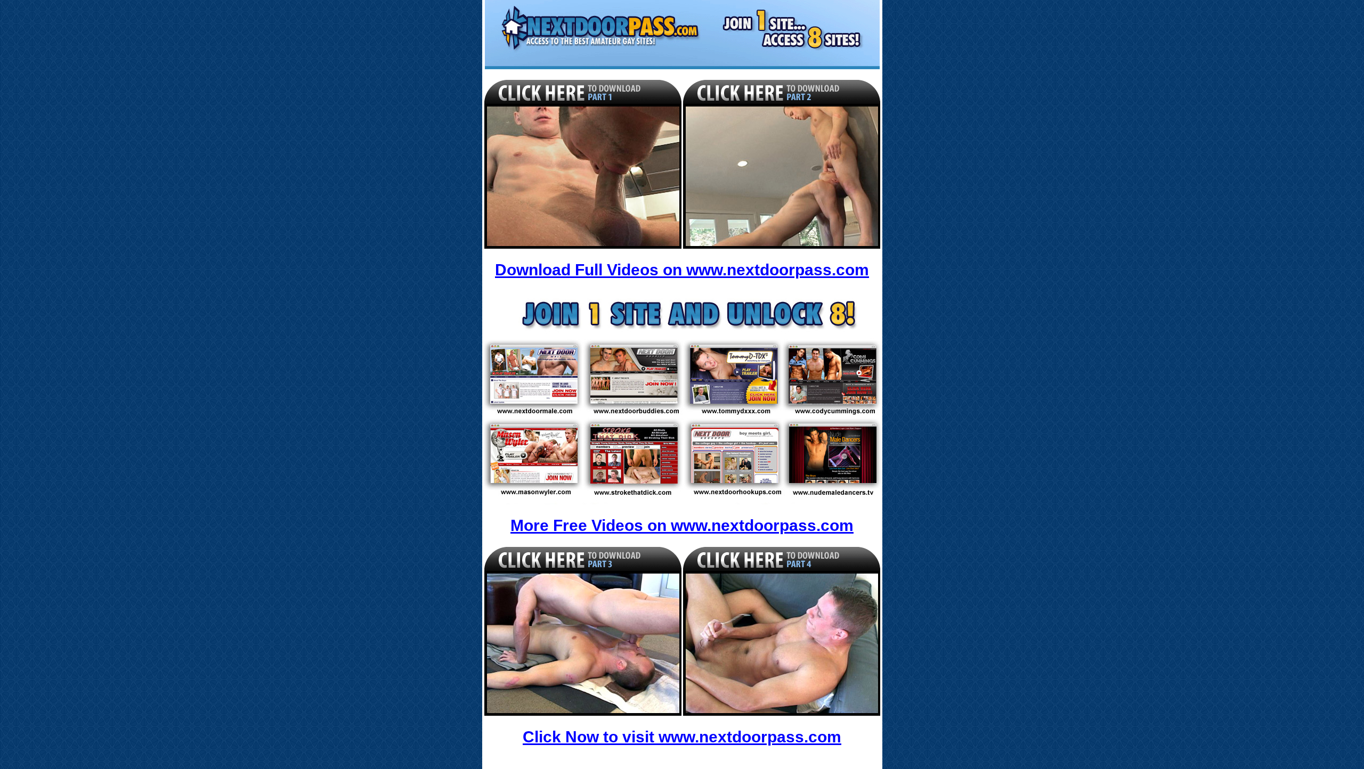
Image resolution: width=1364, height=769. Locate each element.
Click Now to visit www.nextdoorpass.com (682, 737)
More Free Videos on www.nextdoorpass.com (682, 525)
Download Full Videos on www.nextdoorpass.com (682, 270)
